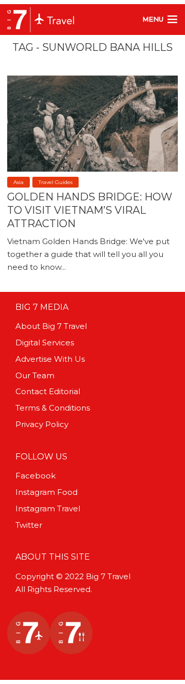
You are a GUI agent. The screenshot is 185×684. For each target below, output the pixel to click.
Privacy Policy (41, 424)
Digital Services (44, 342)
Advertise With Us (50, 359)
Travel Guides (55, 182)
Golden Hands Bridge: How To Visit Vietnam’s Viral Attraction (89, 210)
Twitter (28, 525)
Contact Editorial (47, 391)
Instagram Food (46, 492)
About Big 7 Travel (51, 326)
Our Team (34, 375)
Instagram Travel (47, 508)
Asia (18, 182)
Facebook (35, 475)
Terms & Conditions (52, 408)
